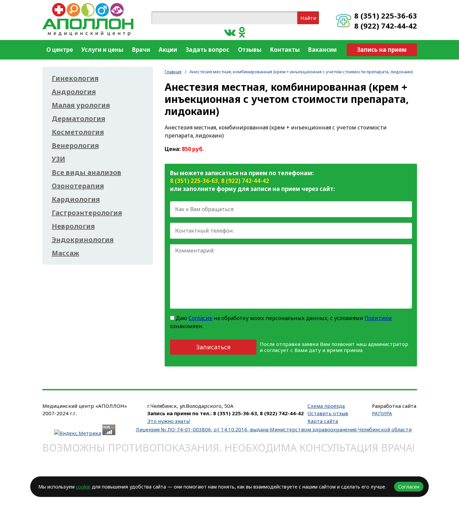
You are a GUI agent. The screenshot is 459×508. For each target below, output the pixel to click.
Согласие (200, 318)
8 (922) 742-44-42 (385, 26)
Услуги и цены (102, 49)
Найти (308, 17)
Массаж (65, 253)
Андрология (74, 91)
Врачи (141, 49)
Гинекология (75, 78)
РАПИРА (382, 413)
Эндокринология (83, 239)
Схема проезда (326, 405)
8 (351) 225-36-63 (385, 15)
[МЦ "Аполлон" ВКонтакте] (230, 32)
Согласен (408, 486)
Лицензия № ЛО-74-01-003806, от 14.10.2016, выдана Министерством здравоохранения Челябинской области (274, 429)
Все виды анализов (86, 172)
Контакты (285, 49)
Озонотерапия (78, 186)
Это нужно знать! (168, 421)
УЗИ (58, 159)
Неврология (73, 226)
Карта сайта (322, 421)
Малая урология (81, 105)
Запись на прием (382, 49)
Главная (173, 72)
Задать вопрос (207, 49)
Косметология (78, 132)
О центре (59, 49)
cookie (83, 486)
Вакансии (322, 49)
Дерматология (78, 118)
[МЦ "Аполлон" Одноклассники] (242, 32)
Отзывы (249, 49)
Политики (378, 318)
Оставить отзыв (327, 413)
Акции (168, 49)
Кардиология (76, 199)
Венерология (75, 145)
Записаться (213, 347)
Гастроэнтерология (87, 212)
